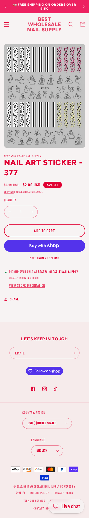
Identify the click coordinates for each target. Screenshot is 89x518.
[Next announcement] (84, 6)
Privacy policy (64, 492)
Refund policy (39, 492)
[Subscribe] (73, 353)
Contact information (47, 508)
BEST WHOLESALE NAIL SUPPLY (41, 486)
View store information (27, 285)
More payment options (44, 258)
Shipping (9, 191)
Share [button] (14, 299)
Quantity (10, 200)
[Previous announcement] (5, 6)
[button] (6, 24)
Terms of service (34, 500)
